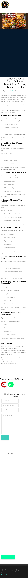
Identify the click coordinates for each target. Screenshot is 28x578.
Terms (4, 574)
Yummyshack (9, 91)
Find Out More (8, 557)
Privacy (8, 574)
